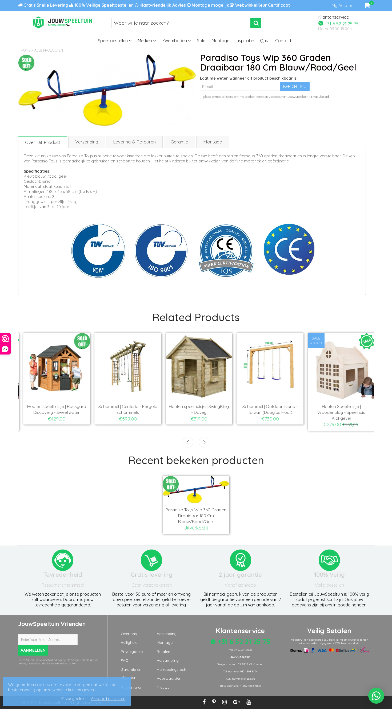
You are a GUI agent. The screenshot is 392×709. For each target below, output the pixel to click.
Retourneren (131, 687)
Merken (145, 40)
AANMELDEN (33, 650)
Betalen (163, 651)
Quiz (264, 40)
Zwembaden (175, 40)
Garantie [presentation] (179, 142)
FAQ (125, 660)
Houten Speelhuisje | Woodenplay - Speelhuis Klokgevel (338, 412)
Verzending (167, 633)
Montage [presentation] (212, 142)
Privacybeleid (319, 97)
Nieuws (163, 687)
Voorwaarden (169, 678)
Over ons (129, 633)
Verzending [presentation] (86, 142)
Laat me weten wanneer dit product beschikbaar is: (249, 78)
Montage (220, 40)
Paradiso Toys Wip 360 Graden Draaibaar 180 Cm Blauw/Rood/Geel (196, 515)
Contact (283, 40)
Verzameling (168, 660)
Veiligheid (129, 642)
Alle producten (48, 50)
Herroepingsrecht (172, 669)
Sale (201, 40)
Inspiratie (245, 40)
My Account (343, 5)
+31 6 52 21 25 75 (341, 23)
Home (25, 50)
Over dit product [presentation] (42, 142)
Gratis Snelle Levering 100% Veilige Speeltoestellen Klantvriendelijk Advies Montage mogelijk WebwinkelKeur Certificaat (156, 5)
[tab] (43, 142)
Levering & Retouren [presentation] (134, 142)
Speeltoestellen (113, 40)
